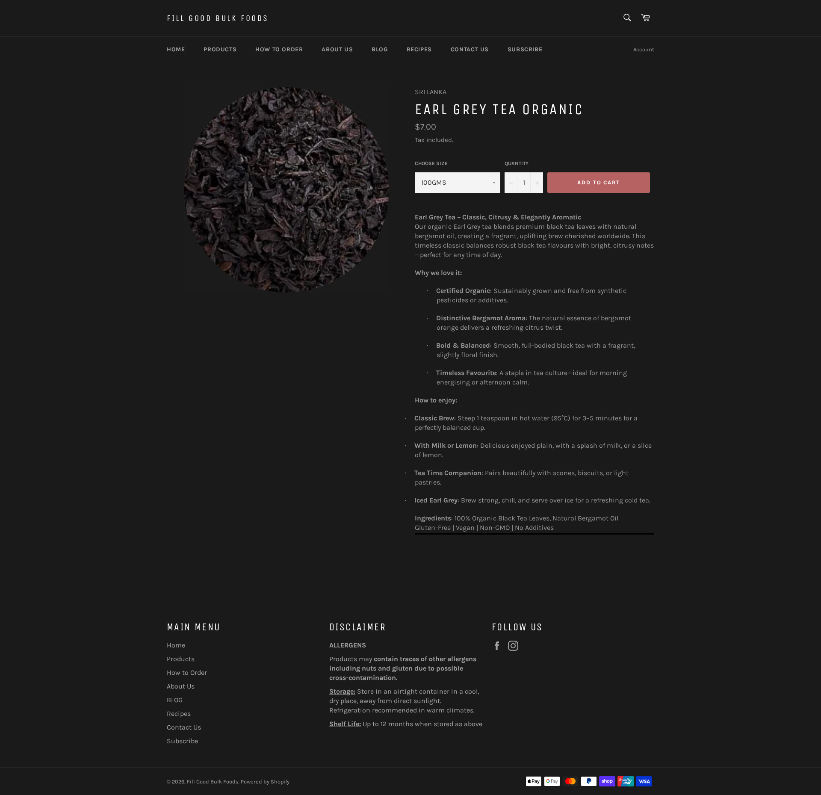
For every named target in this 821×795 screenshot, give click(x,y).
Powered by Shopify (265, 781)
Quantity (517, 163)
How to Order (279, 49)
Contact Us (470, 49)
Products (220, 49)
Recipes (419, 49)
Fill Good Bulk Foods (218, 18)
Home (176, 49)
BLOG (379, 49)
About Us (337, 49)
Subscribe (525, 49)
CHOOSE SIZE (431, 163)
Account (643, 49)
